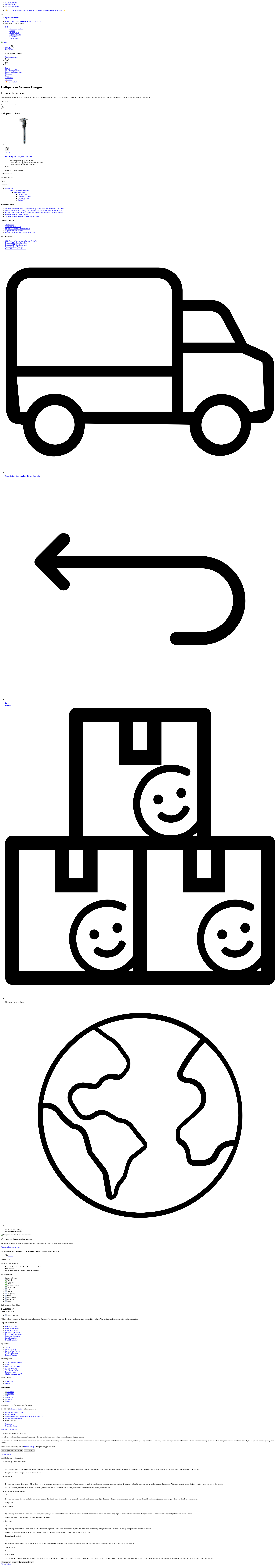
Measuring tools (19, 192)
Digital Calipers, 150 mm (18, 156)
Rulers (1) (21, 200)
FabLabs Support (11, 1372)
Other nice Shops (11, 1426)
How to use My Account (13, 1334)
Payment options (15, 35)
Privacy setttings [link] (10, 1420)
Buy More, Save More (12, 1366)
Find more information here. (10, 1247)
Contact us (13, 37)
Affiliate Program (11, 1368)
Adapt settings (29, 1450)
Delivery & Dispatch (12, 1328)
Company (8, 1424)
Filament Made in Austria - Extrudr (17, 214)
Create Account (10, 1349)
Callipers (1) (22, 194)
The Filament (9, 225)
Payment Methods (11, 1330)
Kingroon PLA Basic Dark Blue (16, 243)
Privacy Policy (10, 1414)
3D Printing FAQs (11, 1370)
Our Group (9, 1381)
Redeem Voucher (11, 1355)
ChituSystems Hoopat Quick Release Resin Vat (21, 241)
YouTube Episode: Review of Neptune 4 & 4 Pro (22, 216)
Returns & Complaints (12, 1332)
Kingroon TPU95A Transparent (16, 245)
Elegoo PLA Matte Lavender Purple (17, 229)
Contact (7, 1383)
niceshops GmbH (16, 1409)
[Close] (2, 14)
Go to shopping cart (12, 6)
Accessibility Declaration (13, 1418)
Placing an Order (11, 1326)
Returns (12, 31)
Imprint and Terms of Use (14, 1412)
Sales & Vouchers (11, 1338)
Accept (4, 1450)
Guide (7, 1364)
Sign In (7, 1347)
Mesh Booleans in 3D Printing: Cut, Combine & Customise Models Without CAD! (33, 210)
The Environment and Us (13, 1374)
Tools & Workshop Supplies (19, 190)
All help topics (14, 38)
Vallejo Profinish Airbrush (14, 247)
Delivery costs (14, 33)
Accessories (9, 188)
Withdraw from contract (9, 1430)
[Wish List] (7, 60)
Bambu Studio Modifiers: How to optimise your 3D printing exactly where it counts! (34, 212)
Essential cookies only (15, 1450)
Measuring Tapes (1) (25, 196)
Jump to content (10, 4)
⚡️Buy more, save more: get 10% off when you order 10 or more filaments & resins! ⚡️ (35, 10)
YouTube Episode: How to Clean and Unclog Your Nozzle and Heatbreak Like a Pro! (34, 209)
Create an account (11, 57)
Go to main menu (11, 3)
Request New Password (13, 1351)
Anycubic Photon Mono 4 (14, 231)
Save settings (6, 1562)
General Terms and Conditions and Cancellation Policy (24, 1416)
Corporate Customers (12, 1336)
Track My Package (11, 1353)
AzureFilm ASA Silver (13, 227)
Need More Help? (11, 1340)
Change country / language (23, 1405)
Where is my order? (16, 29)
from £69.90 (23, 21)
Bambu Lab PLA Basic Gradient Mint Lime (20, 232)
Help (7, 27)
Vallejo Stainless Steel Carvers (15, 249)
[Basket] (140, 63)
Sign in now (9, 50)
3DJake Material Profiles (13, 1362)
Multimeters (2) (23, 198)
